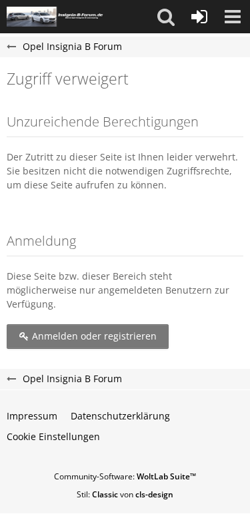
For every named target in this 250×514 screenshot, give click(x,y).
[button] (166, 16)
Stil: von (125, 494)
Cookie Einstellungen (53, 436)
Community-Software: (125, 476)
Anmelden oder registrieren (93, 336)
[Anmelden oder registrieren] (199, 16)
